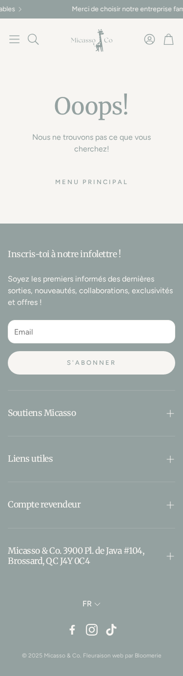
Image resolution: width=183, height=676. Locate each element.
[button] (14, 39)
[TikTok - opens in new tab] (111, 630)
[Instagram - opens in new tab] (92, 630)
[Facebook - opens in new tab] (72, 630)
